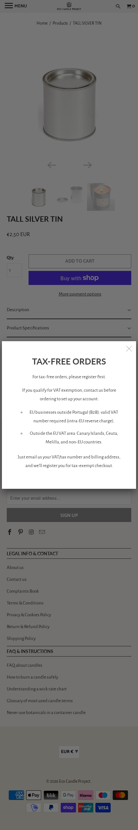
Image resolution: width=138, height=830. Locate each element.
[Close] (129, 348)
